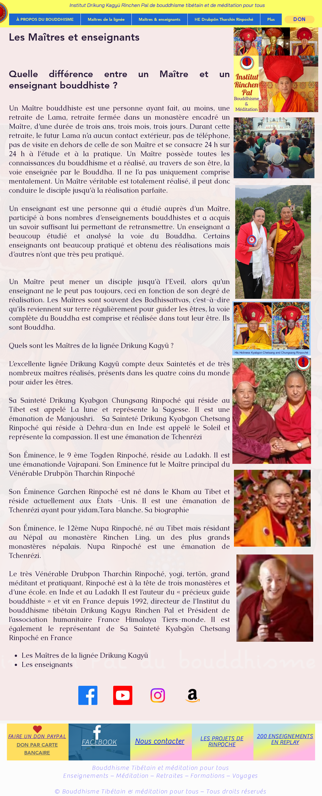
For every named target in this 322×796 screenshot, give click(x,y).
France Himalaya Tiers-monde (150, 619)
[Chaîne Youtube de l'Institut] (122, 695)
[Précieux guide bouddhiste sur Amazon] (192, 695)
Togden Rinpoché (118, 455)
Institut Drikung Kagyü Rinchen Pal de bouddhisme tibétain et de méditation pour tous (167, 5)
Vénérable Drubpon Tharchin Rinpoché (99, 573)
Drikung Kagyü (94, 363)
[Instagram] (157, 695)
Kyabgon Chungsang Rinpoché (130, 400)
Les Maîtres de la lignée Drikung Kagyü (84, 655)
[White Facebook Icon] (97, 732)
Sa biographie (167, 510)
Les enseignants (47, 664)
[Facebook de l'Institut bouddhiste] (87, 695)
